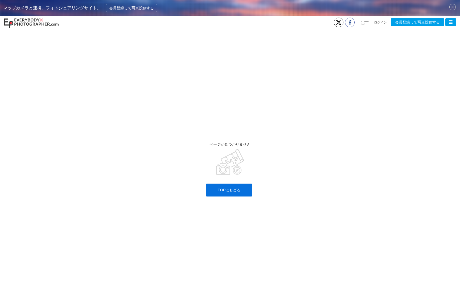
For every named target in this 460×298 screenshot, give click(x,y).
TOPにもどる (229, 190)
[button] (450, 22)
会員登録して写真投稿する (131, 8)
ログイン (380, 22)
